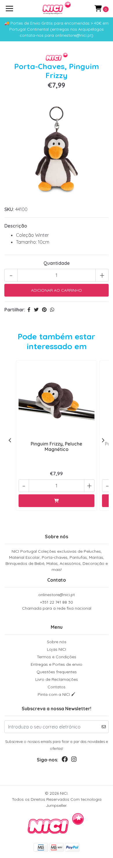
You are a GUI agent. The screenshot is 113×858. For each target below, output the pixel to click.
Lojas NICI (56, 649)
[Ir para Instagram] (73, 760)
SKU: (9, 209)
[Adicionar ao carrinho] (56, 500)
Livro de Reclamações (56, 679)
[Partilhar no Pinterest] (44, 309)
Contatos (56, 686)
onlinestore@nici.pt (56, 594)
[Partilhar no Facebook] (29, 309)
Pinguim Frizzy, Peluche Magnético (56, 446)
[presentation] (10, 440)
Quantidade (56, 263)
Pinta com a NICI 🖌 (56, 694)
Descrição (15, 226)
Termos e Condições (56, 656)
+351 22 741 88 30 (56, 605)
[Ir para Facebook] (65, 760)
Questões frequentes (57, 671)
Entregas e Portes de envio (56, 664)
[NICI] (56, 8)
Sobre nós (56, 641)
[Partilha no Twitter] (36, 309)
